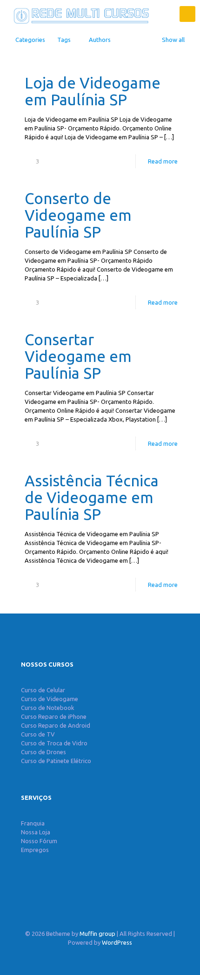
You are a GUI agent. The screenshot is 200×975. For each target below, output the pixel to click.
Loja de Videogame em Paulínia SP (92, 91)
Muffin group (97, 933)
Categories (30, 39)
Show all (173, 39)
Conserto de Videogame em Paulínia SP (78, 215)
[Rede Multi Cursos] (79, 14)
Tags (64, 39)
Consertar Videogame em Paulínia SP (78, 356)
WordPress (117, 942)
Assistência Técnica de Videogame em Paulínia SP (92, 497)
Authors (100, 39)
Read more (163, 161)
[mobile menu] (187, 14)
